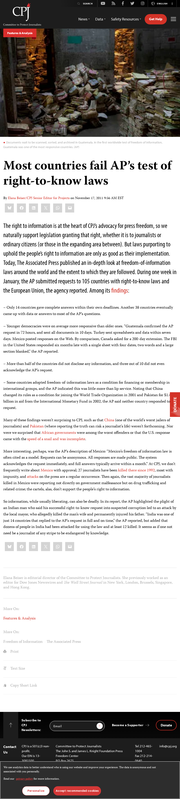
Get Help (155, 19)
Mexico (47, 470)
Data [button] (99, 19)
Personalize (35, 790)
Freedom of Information (23, 642)
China (109, 420)
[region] (90, 780)
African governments (58, 433)
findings (119, 290)
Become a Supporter (127, 725)
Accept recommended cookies (77, 790)
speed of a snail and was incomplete (56, 439)
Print (14, 652)
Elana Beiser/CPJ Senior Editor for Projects (39, 198)
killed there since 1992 (136, 470)
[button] (172, 3)
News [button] (82, 19)
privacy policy (24, 779)
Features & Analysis (19, 33)
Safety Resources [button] (125, 19)
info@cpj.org (168, 746)
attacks (32, 477)
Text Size (17, 668)
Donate (166, 725)
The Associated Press (64, 642)
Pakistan (37, 426)
